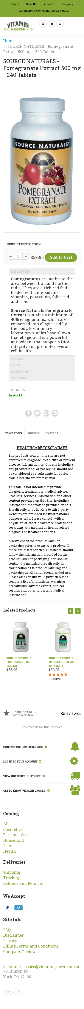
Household (13, 840)
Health (9, 851)
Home (15, 4)
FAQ (7, 929)
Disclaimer (13, 433)
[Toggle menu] (60, 23)
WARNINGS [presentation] (19, 378)
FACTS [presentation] (15, 365)
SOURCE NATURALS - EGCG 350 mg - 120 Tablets (19, 661)
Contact (51, 433)
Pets (7, 846)
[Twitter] (8, 992)
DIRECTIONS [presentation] (20, 371)
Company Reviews (20, 951)
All (6, 824)
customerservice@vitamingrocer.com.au (44, 10)
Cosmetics (13, 829)
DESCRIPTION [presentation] (20, 271)
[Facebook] (18, 992)
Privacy (10, 940)
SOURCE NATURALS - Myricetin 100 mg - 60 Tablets (61, 661)
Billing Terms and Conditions (31, 946)
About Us (30, 4)
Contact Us (49, 4)
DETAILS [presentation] (17, 358)
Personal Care (16, 835)
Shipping (67, 4)
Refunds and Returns (23, 883)
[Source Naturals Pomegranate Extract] (42, 161)
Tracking (11, 878)
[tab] (42, 271)
